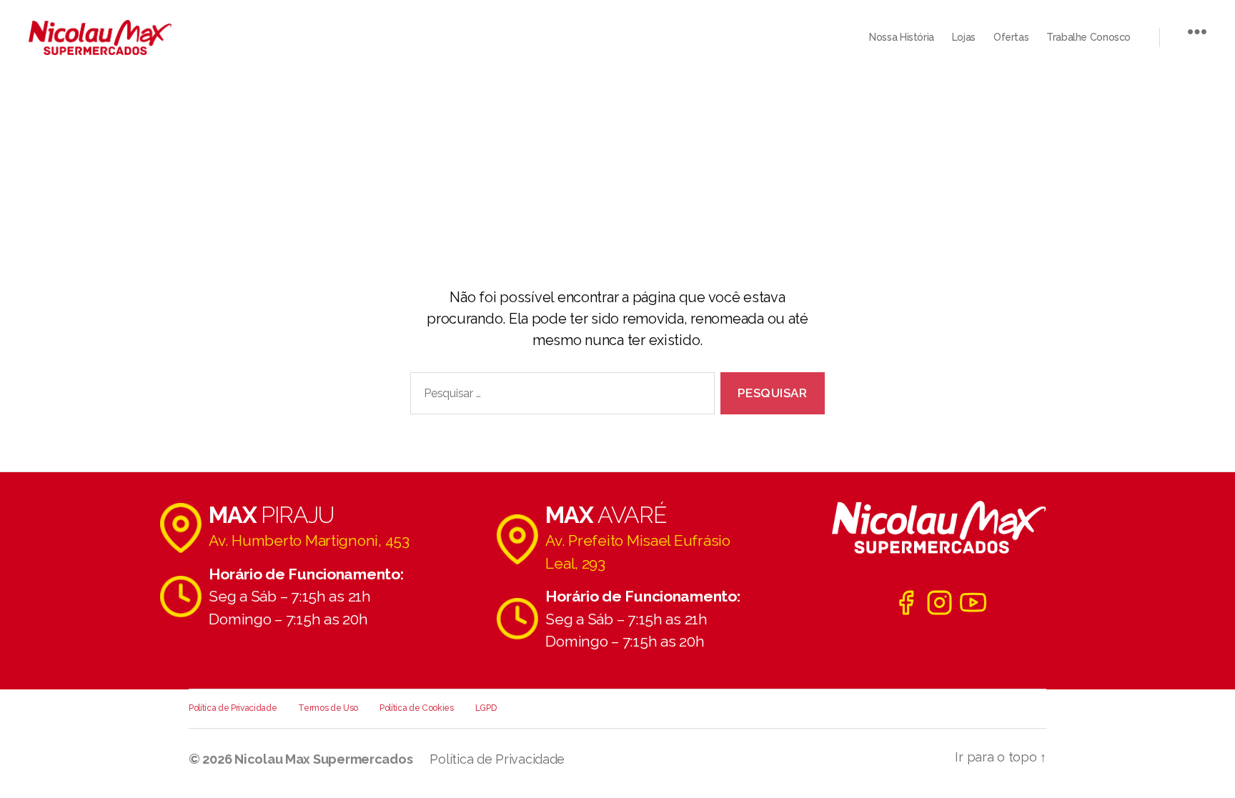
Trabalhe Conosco (1088, 37)
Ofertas (1010, 37)
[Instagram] (939, 602)
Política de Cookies (417, 708)
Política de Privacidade (233, 708)
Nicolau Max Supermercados (323, 759)
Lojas (964, 37)
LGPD (486, 708)
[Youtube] (973, 602)
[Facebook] (906, 602)
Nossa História (901, 37)
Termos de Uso (328, 708)
